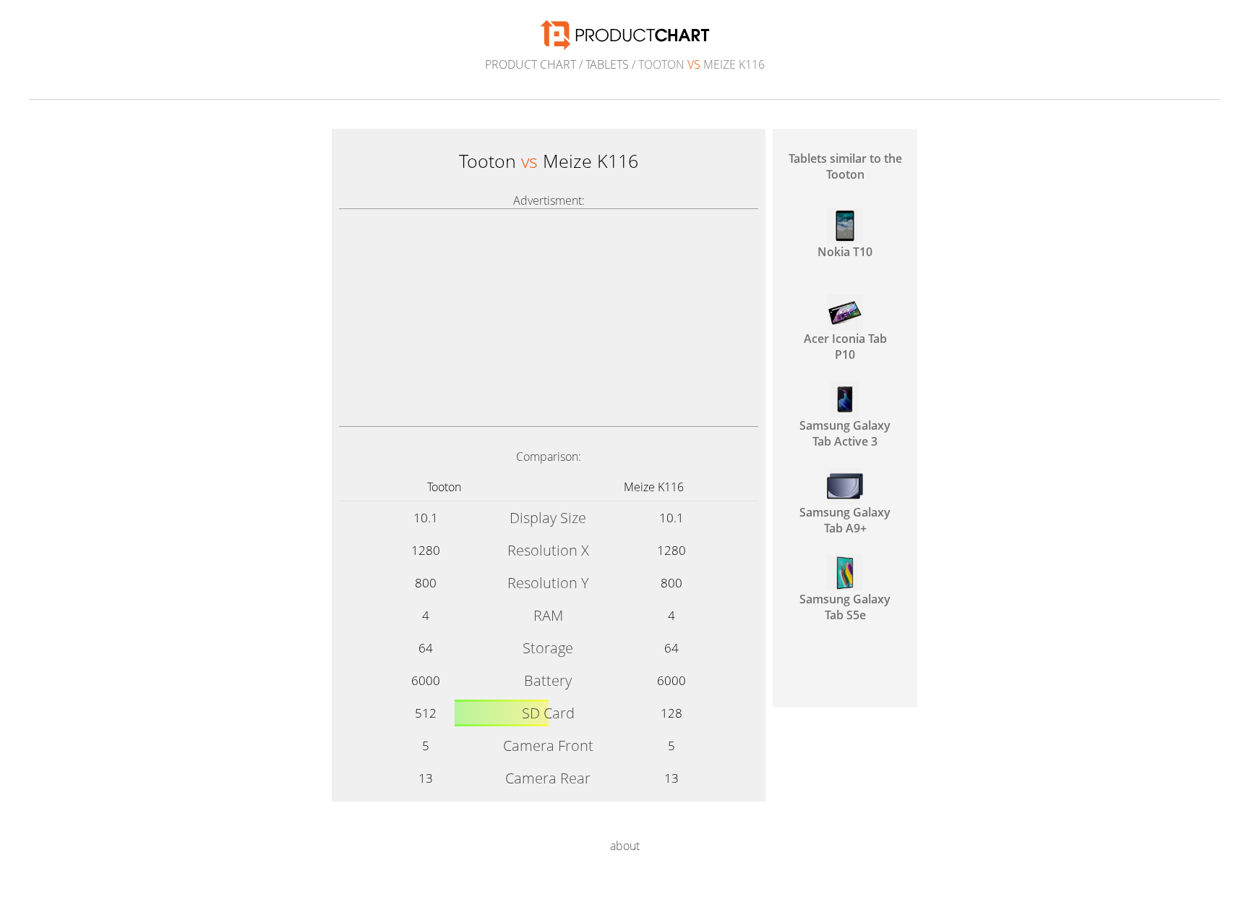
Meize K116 (654, 487)
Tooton (444, 487)
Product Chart (530, 64)
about (625, 846)
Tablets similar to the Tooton (845, 166)
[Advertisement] (548, 317)
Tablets (607, 64)
